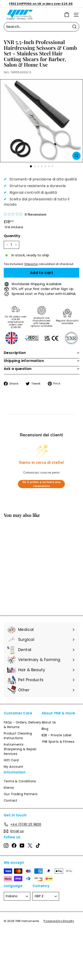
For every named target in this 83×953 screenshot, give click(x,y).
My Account (13, 766)
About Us (49, 722)
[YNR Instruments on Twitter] (30, 845)
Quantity (12, 235)
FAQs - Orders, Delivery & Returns (22, 724)
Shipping (31, 264)
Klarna (9, 787)
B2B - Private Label (56, 735)
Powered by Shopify (59, 921)
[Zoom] (76, 156)
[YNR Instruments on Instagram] (6, 845)
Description (15, 352)
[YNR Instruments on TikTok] (38, 845)
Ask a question (18, 368)
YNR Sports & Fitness (58, 741)
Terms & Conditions (20, 781)
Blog (45, 729)
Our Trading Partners (21, 794)
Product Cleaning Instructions (18, 735)
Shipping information (24, 360)
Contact (10, 800)
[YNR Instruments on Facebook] (14, 845)
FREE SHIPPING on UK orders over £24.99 (41, 4)
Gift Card (11, 760)
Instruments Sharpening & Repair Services (20, 749)
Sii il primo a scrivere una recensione (41, 484)
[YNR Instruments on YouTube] (22, 845)
